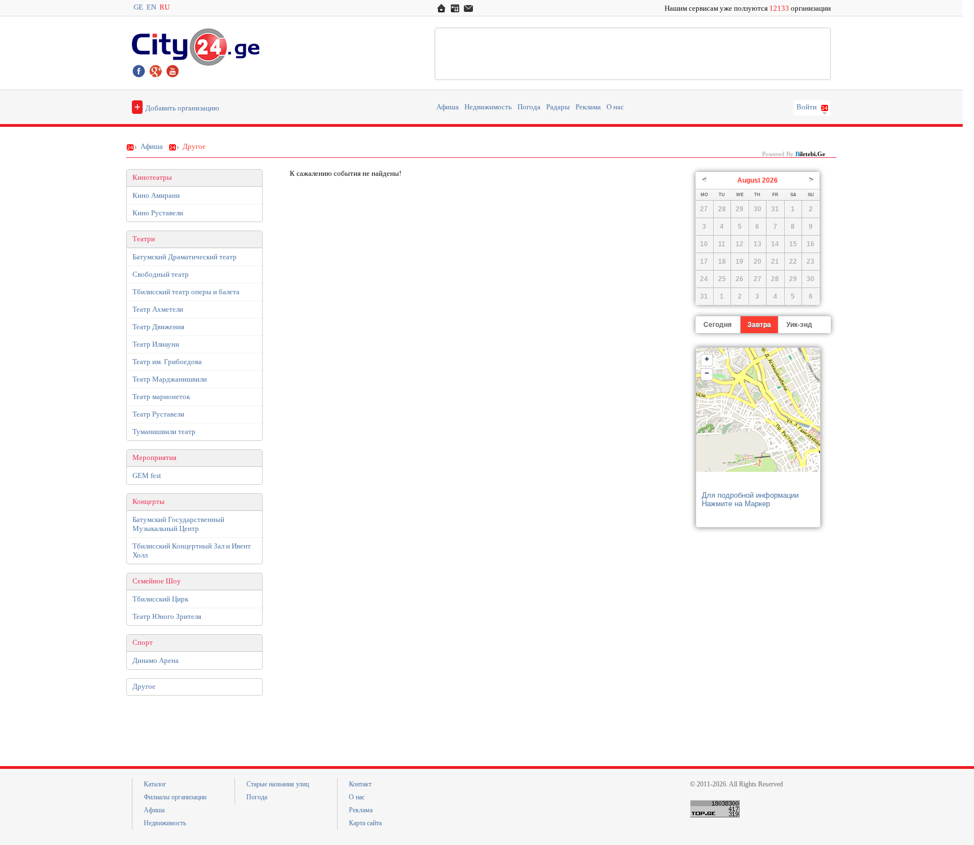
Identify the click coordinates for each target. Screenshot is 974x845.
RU (165, 7)
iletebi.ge (810, 154)
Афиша (447, 107)
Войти (806, 107)
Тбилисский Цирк (160, 599)
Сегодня (717, 325)
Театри (143, 239)
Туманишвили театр (164, 431)
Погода (529, 107)
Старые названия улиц (277, 784)
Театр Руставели (158, 414)
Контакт (360, 784)
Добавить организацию (176, 106)
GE (138, 7)
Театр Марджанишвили (169, 379)
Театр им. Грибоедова (167, 361)
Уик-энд (799, 325)
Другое (144, 687)
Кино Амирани (156, 195)
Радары (558, 107)
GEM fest (146, 475)
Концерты (148, 502)
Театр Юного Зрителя (166, 616)
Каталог (155, 784)
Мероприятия (154, 458)
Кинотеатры (152, 178)
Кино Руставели (157, 213)
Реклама (588, 107)
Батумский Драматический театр (184, 257)
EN (151, 7)
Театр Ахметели (157, 309)
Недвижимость (488, 107)
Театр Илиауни (155, 344)
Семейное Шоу (156, 581)
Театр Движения (158, 326)
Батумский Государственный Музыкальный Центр (178, 524)
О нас (615, 107)
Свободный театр (160, 274)
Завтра (759, 325)
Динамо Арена (155, 660)
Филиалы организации (175, 797)
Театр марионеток (161, 396)
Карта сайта (365, 823)
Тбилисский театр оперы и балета (186, 291)
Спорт (142, 643)
